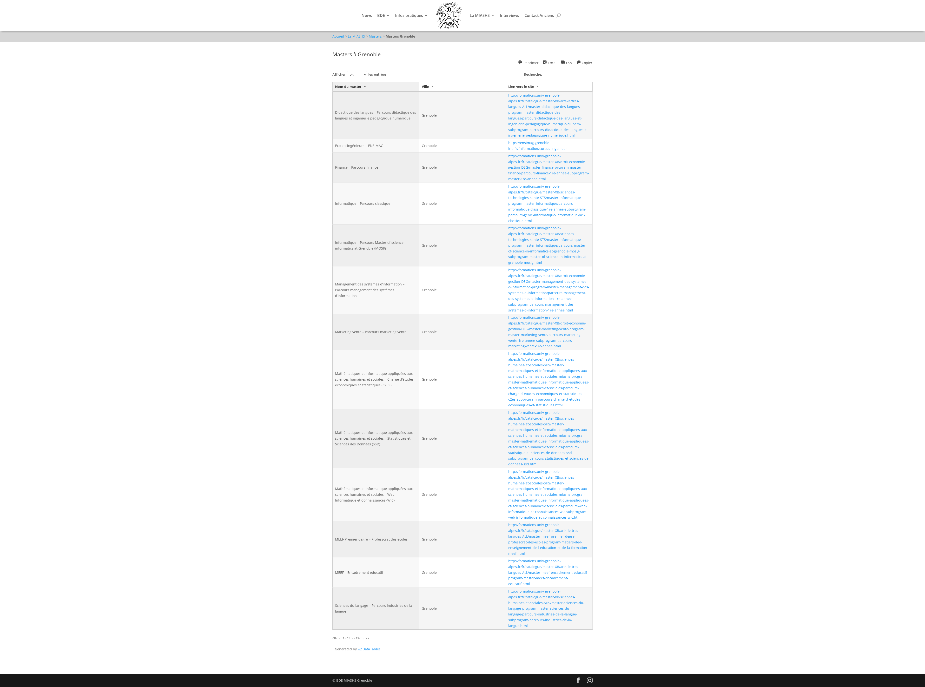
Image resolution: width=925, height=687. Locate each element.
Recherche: (533, 74)
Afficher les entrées (359, 74)
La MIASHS (480, 15)
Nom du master (348, 86)
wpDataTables (369, 649)
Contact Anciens (539, 15)
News (367, 15)
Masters (375, 36)
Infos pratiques (409, 15)
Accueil (338, 36)
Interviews (509, 15)
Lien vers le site (521, 86)
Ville (425, 86)
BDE (381, 15)
